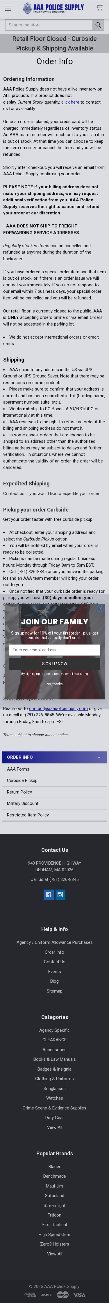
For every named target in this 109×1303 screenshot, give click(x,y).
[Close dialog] (100, 608)
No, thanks (55, 684)
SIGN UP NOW (54, 663)
